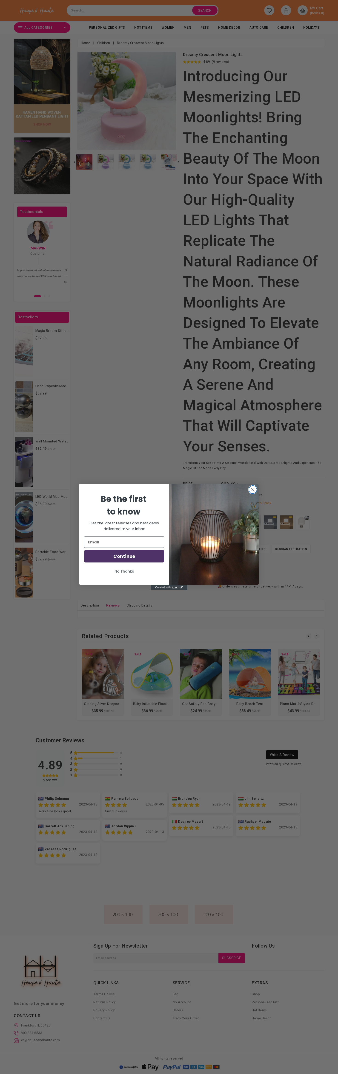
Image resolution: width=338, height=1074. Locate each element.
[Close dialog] (253, 490)
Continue (124, 556)
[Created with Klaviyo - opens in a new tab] (169, 587)
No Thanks (124, 571)
